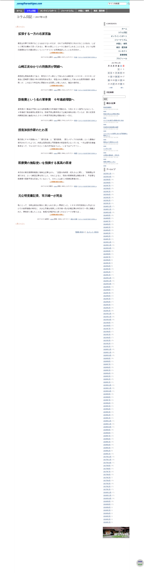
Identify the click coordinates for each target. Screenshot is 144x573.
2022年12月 (107, 278)
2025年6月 (106, 188)
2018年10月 (107, 427)
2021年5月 (106, 334)
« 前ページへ (20, 26)
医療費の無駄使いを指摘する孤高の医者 (45, 163)
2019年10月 (107, 391)
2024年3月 (106, 233)
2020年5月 (106, 370)
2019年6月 (106, 403)
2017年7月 (106, 471)
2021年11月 (107, 317)
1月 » (122, 87)
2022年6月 (106, 296)
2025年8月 (106, 182)
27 (113, 84)
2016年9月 (106, 501)
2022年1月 (106, 311)
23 (121, 80)
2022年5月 (106, 299)
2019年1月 (106, 418)
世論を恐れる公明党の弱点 (111, 114)
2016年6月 (106, 507)
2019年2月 (106, 415)
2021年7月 (106, 328)
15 (118, 77)
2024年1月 (106, 239)
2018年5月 (106, 442)
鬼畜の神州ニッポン (109, 161)
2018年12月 (107, 421)
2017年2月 (106, 486)
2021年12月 (107, 313)
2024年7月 (106, 221)
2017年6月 (106, 474)
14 (116, 77)
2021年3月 (106, 340)
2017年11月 (107, 459)
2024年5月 (106, 227)
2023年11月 (107, 245)
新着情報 (123, 55)
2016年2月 (106, 519)
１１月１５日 (107, 148)
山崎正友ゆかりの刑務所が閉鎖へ (40, 66)
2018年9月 (106, 430)
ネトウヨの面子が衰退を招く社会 (113, 120)
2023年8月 (106, 254)
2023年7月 (106, 257)
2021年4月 (106, 337)
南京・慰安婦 (99, 11)
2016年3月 (106, 516)
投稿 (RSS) (79, 232)
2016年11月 (107, 495)
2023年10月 (107, 248)
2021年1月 (106, 346)
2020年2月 (106, 379)
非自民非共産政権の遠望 (110, 127)
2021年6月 (106, 331)
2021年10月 (107, 319)
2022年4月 (106, 302)
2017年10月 (107, 463)
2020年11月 (107, 352)
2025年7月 (106, 185)
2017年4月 (106, 480)
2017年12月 (107, 457)
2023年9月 (106, 251)
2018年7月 (106, 436)
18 (109, 80)
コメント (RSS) (93, 232)
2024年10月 (107, 212)
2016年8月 (106, 504)
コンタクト (122, 51)
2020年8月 (106, 361)
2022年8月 (106, 290)
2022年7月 (106, 293)
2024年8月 (106, 218)
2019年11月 (107, 388)
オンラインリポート (48, 11)
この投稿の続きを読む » (57, 52)
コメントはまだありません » (87, 57)
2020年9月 (106, 358)
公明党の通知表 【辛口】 (111, 155)
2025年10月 (107, 176)
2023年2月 (106, 272)
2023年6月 (106, 260)
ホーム (19, 11)
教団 (75, 153)
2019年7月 (106, 400)
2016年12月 (107, 492)
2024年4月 (106, 230)
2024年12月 (107, 206)
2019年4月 (106, 409)
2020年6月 (106, 367)
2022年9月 (106, 287)
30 (121, 84)
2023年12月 (107, 242)
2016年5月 (106, 510)
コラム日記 (31, 11)
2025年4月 (106, 194)
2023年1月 (106, 275)
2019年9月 (106, 394)
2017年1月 (106, 489)
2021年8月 (106, 325)
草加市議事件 (107, 107)
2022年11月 (107, 281)
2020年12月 (107, 349)
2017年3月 (106, 483)
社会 (75, 57)
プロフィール (121, 58)
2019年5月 (106, 406)
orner (55, 57)
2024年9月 (106, 215)
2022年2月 (106, 308)
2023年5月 (106, 263)
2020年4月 (106, 373)
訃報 (75, 219)
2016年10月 (107, 498)
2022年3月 (106, 305)
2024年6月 (106, 224)
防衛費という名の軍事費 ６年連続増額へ (46, 99)
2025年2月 (106, 200)
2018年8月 (106, 433)
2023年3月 (106, 269)
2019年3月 (106, 412)
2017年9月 (106, 465)
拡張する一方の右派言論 (34, 33)
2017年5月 (106, 477)
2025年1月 (106, 203)
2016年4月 (106, 513)
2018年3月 (106, 448)
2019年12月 (107, 385)
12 (111, 77)
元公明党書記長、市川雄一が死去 (40, 195)
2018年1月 (106, 454)
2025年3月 (106, 197)
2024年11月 (107, 209)
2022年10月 (107, 284)
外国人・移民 (83, 11)
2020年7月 (106, 364)
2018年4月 (106, 445)
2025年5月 (106, 191)
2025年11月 (107, 173)
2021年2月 (106, 343)
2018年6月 (106, 439)
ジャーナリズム (67, 11)
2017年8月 (106, 469)
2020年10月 (107, 355)
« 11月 (110, 87)
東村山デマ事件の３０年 (110, 142)
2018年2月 (106, 451)
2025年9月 (106, 179)
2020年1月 (106, 382)
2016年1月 (106, 522)
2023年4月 (106, 266)
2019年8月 (106, 397)
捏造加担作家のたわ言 (33, 130)
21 (116, 80)
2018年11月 (107, 424)
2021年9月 (106, 323)
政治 (75, 120)
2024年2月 (106, 236)
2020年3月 (106, 376)
